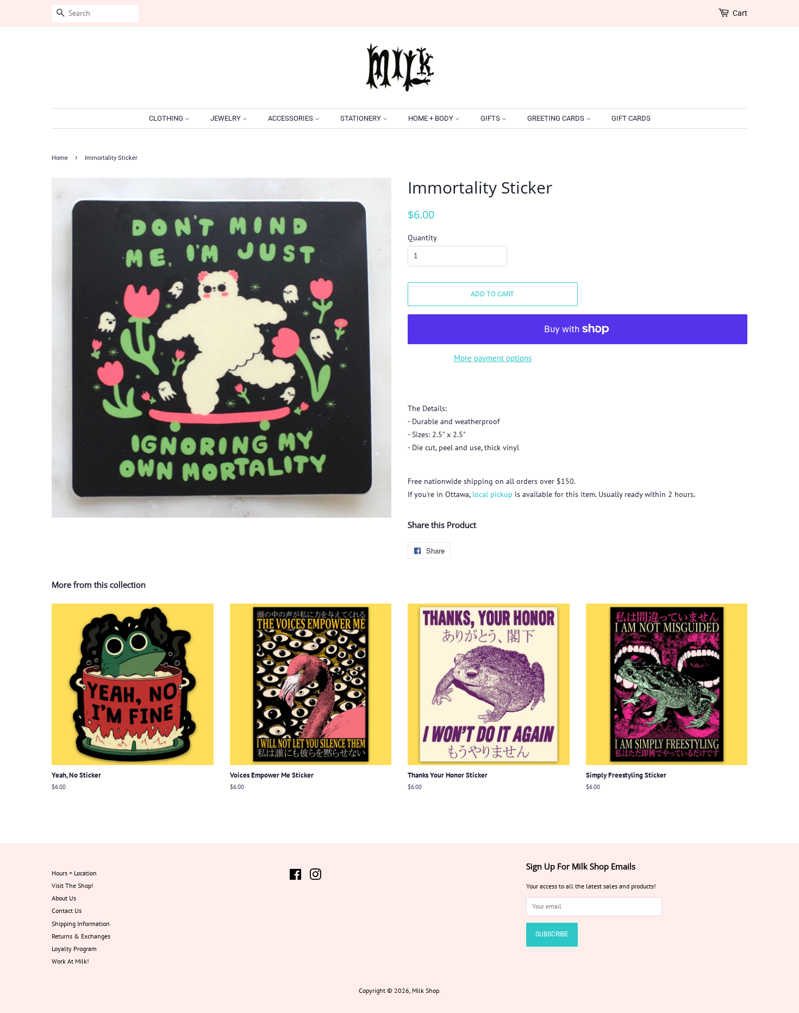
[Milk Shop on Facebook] (295, 877)
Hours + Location (74, 873)
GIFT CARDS (631, 118)
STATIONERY (361, 118)
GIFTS (491, 118)
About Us (64, 898)
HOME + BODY (431, 118)
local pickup (492, 494)
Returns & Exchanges (81, 936)
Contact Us (67, 910)
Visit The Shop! (72, 885)
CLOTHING (167, 118)
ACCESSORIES (291, 118)
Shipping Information (81, 923)
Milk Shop (425, 990)
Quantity (422, 238)
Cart (740, 13)
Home (60, 157)
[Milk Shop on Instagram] (315, 877)
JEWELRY (226, 118)
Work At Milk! (70, 961)
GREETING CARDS (556, 118)
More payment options (493, 358)
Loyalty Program (74, 948)
